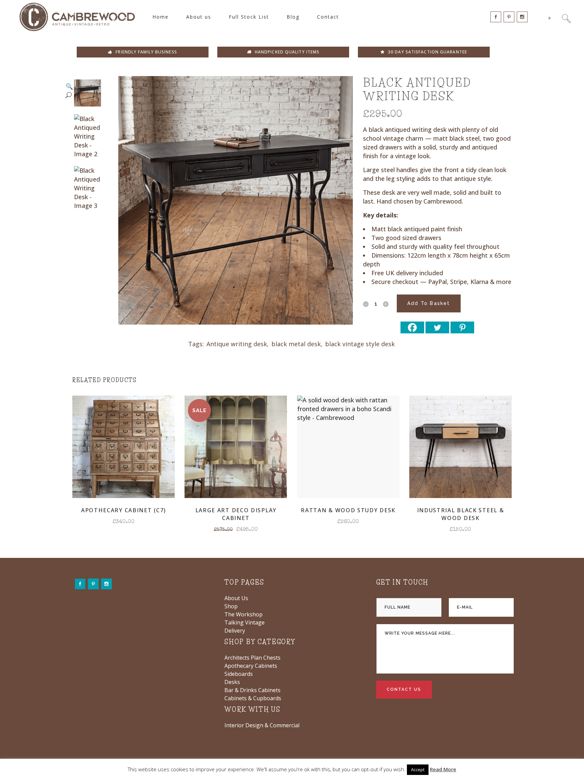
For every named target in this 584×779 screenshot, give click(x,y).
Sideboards (238, 674)
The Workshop (243, 614)
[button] (69, 206)
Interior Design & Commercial (261, 725)
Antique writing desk (236, 344)
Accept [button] (417, 769)
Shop (231, 606)
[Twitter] (437, 327)
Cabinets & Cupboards (252, 698)
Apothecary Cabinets (250, 665)
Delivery (234, 630)
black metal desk (296, 344)
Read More (443, 769)
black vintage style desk (360, 344)
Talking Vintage (244, 622)
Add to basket (428, 303)
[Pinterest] (462, 327)
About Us (236, 598)
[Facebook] (412, 327)
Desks (232, 682)
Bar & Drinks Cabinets (252, 690)
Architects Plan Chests (252, 657)
